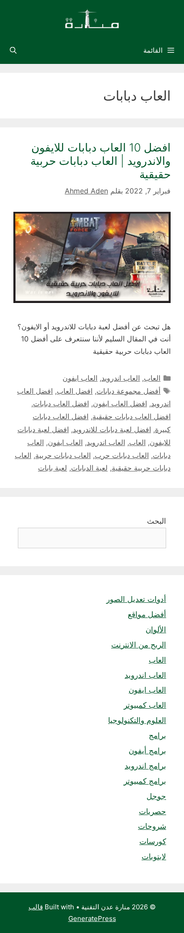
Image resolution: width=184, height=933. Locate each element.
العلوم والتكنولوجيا (137, 720)
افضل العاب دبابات (61, 403)
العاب (152, 378)
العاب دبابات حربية (63, 455)
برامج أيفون (147, 750)
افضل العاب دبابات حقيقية (131, 416)
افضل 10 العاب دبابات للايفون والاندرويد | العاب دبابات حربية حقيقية (100, 161)
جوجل (156, 796)
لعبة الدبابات (89, 467)
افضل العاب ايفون (120, 403)
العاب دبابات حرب (122, 455)
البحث (156, 521)
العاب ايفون (80, 378)
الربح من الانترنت (138, 644)
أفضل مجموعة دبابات (128, 391)
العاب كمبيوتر (145, 705)
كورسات (152, 841)
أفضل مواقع (147, 614)
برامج (157, 735)
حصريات (152, 811)
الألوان (156, 629)
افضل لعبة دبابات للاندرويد (112, 429)
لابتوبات (154, 856)
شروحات (152, 826)
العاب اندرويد (120, 378)
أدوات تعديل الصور (136, 599)
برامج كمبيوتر (145, 781)
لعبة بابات (52, 467)
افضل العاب (74, 391)
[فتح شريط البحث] (13, 50)
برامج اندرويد (145, 765)
